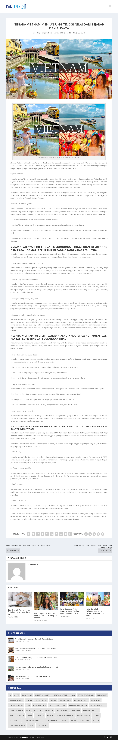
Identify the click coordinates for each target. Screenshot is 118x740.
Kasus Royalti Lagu (57, 705)
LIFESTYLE (28, 651)
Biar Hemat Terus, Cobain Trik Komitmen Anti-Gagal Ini (19, 612)
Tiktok (96, 720)
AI (10, 695)
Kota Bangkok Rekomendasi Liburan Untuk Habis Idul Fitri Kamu (95, 612)
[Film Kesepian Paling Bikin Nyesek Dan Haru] (11, 678)
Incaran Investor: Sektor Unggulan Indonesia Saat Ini (36, 667)
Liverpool (49, 710)
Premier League (83, 715)
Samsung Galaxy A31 (32, 720)
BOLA (73, 695)
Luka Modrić (61, 710)
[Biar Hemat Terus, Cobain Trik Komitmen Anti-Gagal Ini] (20, 599)
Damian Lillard (16, 700)
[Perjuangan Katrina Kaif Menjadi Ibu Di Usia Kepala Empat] (46, 601)
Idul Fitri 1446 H (81, 700)
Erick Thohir (41, 700)
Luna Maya (75, 710)
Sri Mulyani (85, 720)
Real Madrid (15, 720)
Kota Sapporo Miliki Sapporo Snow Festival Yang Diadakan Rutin (70, 611)
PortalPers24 (24, 737)
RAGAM (27, 660)
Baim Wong (27, 695)
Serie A (65, 720)
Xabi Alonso (42, 725)
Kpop (28, 710)
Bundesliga (102, 695)
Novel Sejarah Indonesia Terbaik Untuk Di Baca (34, 639)
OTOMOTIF (39, 715)
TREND (68, 33)
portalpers (48, 33)
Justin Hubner (39, 705)
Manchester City (90, 710)
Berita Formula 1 (42, 695)
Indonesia (95, 700)
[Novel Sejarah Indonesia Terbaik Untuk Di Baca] (11, 640)
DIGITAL (29, 700)
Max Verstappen (17, 715)
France (53, 700)
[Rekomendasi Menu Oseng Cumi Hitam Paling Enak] (11, 650)
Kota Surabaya (16, 710)
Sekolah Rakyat (51, 720)
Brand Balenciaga (86, 695)
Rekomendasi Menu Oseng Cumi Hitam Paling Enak (35, 648)
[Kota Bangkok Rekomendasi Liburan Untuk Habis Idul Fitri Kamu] (98, 599)
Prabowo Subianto (65, 715)
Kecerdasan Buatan (78, 705)
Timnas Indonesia (17, 725)
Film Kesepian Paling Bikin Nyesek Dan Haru (32, 676)
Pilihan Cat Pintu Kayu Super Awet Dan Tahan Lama (36, 657)
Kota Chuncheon (97, 705)
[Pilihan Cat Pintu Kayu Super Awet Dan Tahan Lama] (11, 659)
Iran (28, 705)
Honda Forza (65, 700)
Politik (50, 715)
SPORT (73, 720)
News (29, 715)
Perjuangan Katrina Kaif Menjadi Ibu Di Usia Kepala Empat (45, 615)
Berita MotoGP (60, 695)
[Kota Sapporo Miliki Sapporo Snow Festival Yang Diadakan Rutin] (72, 599)
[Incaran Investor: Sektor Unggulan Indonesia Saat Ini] (11, 668)
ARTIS (16, 695)
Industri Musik (16, 705)
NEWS (27, 641)
